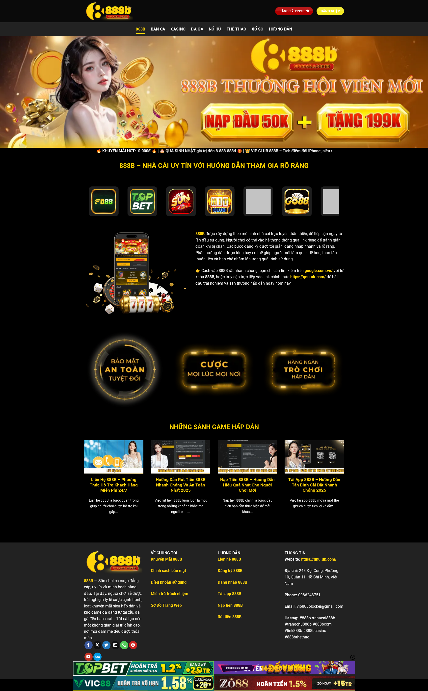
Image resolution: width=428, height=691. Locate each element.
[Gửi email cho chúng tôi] (115, 645)
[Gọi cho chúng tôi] (124, 645)
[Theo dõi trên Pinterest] (133, 645)
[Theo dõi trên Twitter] (106, 645)
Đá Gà (197, 29)
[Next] (352, 470)
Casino (178, 29)
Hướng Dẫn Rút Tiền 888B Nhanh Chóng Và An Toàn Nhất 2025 (181, 485)
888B (140, 29)
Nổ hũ (215, 29)
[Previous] (75, 470)
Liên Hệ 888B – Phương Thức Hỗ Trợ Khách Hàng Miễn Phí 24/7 (114, 485)
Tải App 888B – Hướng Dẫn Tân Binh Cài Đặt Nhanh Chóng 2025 (314, 485)
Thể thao (236, 29)
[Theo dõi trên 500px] (97, 657)
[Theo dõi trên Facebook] (88, 645)
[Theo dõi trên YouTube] (88, 657)
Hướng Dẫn (280, 29)
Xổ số (258, 29)
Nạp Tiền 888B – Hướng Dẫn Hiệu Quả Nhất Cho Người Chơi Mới (247, 485)
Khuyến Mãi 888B (166, 559)
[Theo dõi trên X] (97, 645)
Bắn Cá (158, 29)
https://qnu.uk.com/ (308, 276)
